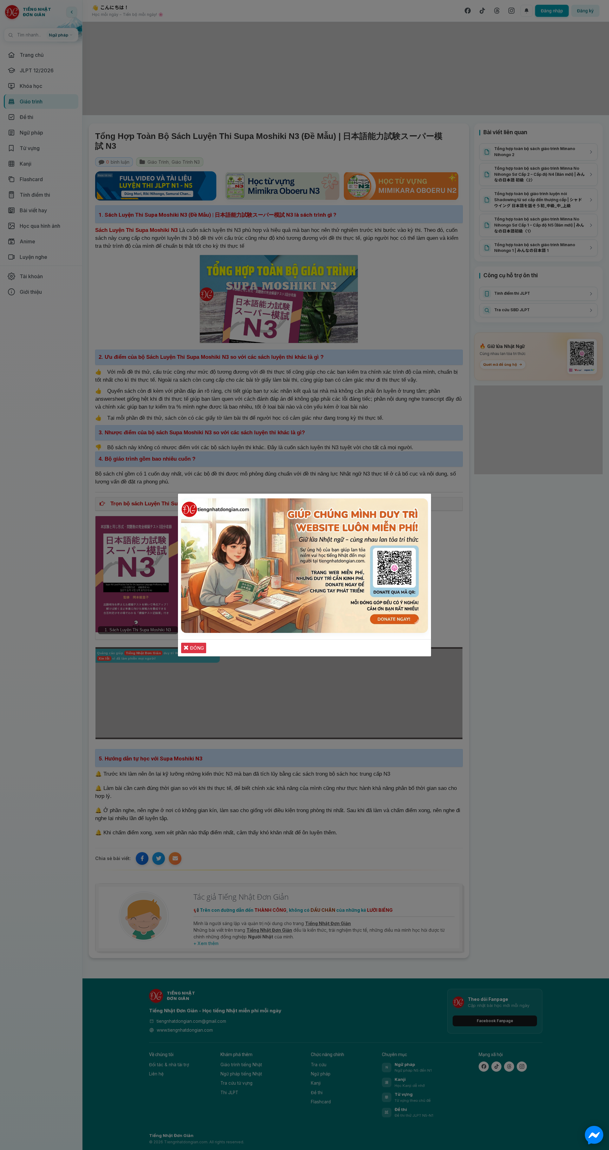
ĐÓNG (196, 648)
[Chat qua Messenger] (594, 1135)
